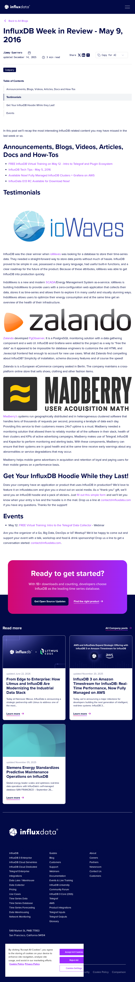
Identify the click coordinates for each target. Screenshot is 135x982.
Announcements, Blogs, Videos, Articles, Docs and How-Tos (40, 89)
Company (9, 69)
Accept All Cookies (74, 952)
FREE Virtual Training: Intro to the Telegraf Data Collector (55, 525)
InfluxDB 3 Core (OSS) (61, 894)
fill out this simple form (91, 495)
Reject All (73, 960)
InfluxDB (13, 853)
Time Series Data (18, 898)
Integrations (15, 876)
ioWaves (55, 254)
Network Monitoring (20, 916)
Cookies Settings (74, 968)
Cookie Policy (101, 972)
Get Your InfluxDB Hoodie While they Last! (30, 105)
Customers (55, 862)
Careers (94, 858)
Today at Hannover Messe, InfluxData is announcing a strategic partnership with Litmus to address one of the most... (33, 702)
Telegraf (53, 898)
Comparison (119, 972)
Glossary (54, 921)
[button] (127, 7)
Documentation (57, 876)
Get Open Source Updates (50, 601)
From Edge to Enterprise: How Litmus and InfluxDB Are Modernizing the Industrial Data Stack (33, 685)
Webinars (54, 871)
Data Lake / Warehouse (21, 880)
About (93, 853)
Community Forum (59, 889)
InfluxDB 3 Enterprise (20, 858)
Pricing (12, 889)
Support (53, 867)
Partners (94, 862)
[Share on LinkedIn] (83, 55)
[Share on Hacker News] (88, 55)
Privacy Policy (32, 964)
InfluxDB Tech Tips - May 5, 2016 (30, 169)
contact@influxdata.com (116, 500)
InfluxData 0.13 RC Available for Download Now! (39, 181)
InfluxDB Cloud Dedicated (23, 867)
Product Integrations (60, 907)
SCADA (50, 282)
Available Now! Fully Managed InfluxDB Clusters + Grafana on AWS (52, 175)
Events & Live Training (61, 880)
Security (85, 972)
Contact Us (95, 871)
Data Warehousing (19, 912)
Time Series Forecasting (22, 907)
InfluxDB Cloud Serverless (23, 862)
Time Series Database (21, 903)
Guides (53, 853)
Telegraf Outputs (58, 916)
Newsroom (95, 867)
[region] (44, 960)
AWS (51, 903)
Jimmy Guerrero (12, 52)
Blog (51, 858)
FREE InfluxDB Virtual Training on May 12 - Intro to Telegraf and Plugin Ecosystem (61, 164)
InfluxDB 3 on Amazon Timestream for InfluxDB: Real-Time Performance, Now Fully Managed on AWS (100, 685)
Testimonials (13, 97)
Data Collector (17, 885)
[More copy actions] (123, 55)
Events (10, 113)
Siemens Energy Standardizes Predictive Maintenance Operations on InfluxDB (32, 772)
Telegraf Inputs (57, 912)
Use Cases (15, 894)
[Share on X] (79, 55)
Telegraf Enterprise (19, 871)
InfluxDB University (59, 885)
